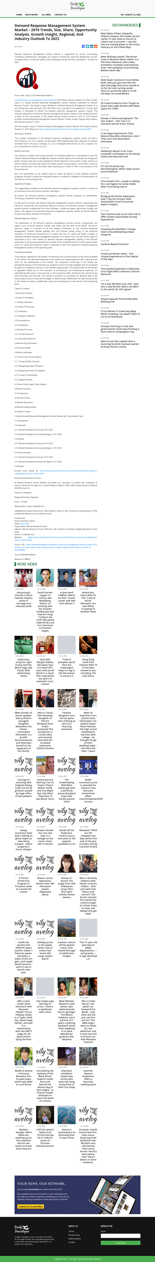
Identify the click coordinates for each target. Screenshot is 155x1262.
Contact (71, 1242)
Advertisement (74, 1238)
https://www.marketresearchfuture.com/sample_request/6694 (65, 129)
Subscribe (120, 1243)
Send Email (24, 523)
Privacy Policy (74, 1235)
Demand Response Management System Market (36, 100)
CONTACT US (60, 14)
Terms (71, 1231)
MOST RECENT (31, 14)
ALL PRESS (46, 14)
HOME (19, 14)
